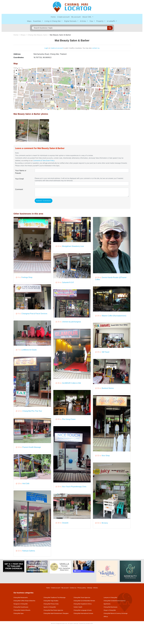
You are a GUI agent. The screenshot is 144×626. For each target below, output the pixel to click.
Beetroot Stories (108, 388)
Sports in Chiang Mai (50, 607)
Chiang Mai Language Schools (83, 610)
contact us (95, 48)
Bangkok (66, 613)
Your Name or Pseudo (20, 171)
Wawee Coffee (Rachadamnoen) (114, 316)
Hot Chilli (25, 483)
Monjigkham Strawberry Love (73, 246)
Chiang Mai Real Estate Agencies (53, 610)
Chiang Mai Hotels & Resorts (21, 610)
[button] (72, 86)
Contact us (73, 588)
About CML (87, 17)
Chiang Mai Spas (18, 613)
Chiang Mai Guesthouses (20, 607)
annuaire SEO (89, 623)
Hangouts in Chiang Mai (20, 604)
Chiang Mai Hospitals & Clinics (83, 604)
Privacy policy (81, 588)
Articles (83, 21)
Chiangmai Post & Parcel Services (34, 313)
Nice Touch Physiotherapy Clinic (74, 487)
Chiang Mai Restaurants (20, 597)
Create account (63, 17)
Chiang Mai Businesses (110, 607)
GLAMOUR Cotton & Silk (71, 383)
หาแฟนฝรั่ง (111, 21)
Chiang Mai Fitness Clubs (51, 604)
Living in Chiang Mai (52, 21)
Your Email (19, 179)
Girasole (65, 523)
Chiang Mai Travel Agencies (82, 597)
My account (76, 17)
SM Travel (105, 352)
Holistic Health (78, 607)
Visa (91, 21)
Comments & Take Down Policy (44, 160)
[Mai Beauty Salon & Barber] (32, 130)
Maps (29, 21)
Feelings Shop (26, 277)
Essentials (37, 21)
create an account (56, 48)
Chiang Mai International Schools (83, 613)
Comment (19, 189)
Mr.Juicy (105, 523)
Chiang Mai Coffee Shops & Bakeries (24, 600)
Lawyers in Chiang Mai (110, 597)
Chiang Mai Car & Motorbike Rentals (84, 600)
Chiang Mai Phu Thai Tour (32, 411)
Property (100, 21)
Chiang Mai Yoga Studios (51, 600)
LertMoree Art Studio (29, 350)
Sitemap (89, 588)
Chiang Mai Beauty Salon (38, 35)
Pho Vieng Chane (68, 419)
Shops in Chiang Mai (110, 610)
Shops (22, 35)
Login (46, 48)
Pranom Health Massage (31, 447)
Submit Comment (43, 201)
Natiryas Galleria (28, 551)
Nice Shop (106, 455)
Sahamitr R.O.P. (68, 282)
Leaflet (109, 109)
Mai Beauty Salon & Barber (60, 35)
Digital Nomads (70, 21)
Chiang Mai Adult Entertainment (53, 613)
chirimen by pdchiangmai (71, 322)
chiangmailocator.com (61, 623)
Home (53, 17)
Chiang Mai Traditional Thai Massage (54, 597)
